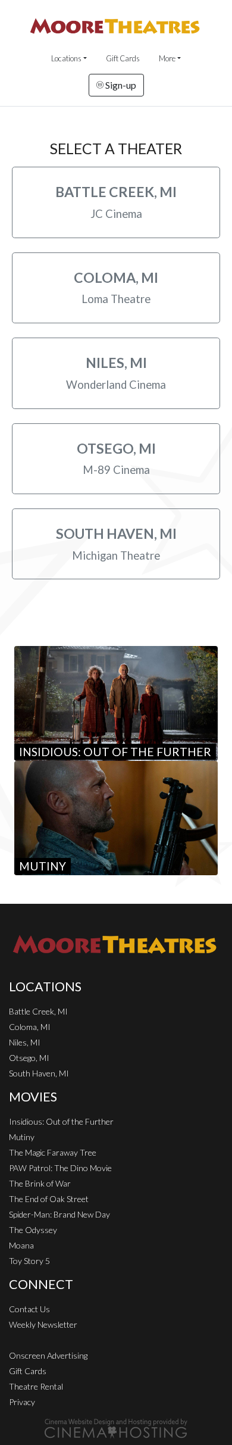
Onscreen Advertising (48, 1355)
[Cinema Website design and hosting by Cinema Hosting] (116, 1427)
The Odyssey (33, 1230)
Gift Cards (123, 58)
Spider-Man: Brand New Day (59, 1214)
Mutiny (22, 1137)
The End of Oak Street (49, 1199)
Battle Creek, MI (38, 1011)
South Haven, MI (39, 1073)
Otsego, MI (29, 1058)
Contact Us (29, 1309)
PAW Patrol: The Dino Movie (60, 1168)
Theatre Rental (36, 1386)
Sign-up (120, 84)
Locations (66, 58)
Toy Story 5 (29, 1261)
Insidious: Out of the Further (61, 1121)
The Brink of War (40, 1183)
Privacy (22, 1402)
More (167, 58)
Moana (21, 1245)
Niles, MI (24, 1042)
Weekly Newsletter (43, 1324)
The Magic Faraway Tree (52, 1152)
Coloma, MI (30, 1027)
